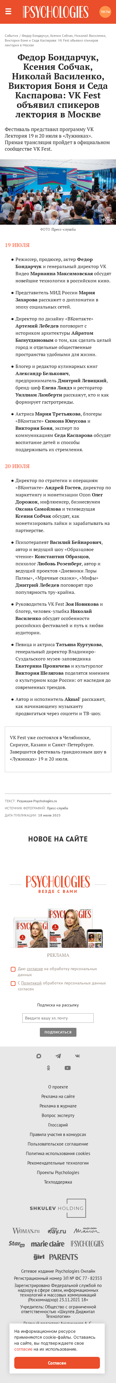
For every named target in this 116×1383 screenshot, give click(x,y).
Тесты (105, 12)
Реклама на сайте (58, 1096)
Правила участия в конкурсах (58, 1134)
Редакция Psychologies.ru (37, 801)
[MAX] (39, 1056)
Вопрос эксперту (58, 1115)
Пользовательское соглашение (58, 1144)
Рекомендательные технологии (58, 1163)
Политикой (31, 983)
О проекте (58, 1087)
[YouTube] (67, 1068)
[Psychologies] (55, 12)
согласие (35, 968)
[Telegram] (58, 1056)
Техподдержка (58, 1182)
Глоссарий (58, 1125)
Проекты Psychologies (58, 1172)
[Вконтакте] (77, 1056)
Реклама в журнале (58, 1106)
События (11, 35)
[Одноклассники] (48, 1068)
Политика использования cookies (58, 1153)
